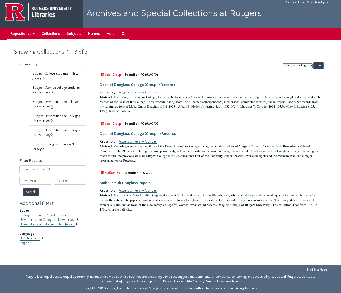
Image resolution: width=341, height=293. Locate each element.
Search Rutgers (317, 2)
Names (94, 34)
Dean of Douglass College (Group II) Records (138, 134)
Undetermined (30, 238)
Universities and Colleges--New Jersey (47, 220)
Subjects (74, 34)
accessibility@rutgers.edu (121, 281)
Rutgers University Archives (138, 92)
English (25, 243)
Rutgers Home (295, 2)
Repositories (21, 34)
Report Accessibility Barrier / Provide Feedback (197, 281)
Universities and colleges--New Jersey (47, 224)
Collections (51, 34)
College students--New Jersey (42, 215)
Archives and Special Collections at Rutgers (174, 13)
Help (111, 34)
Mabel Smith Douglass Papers (125, 183)
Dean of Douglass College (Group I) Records (137, 85)
